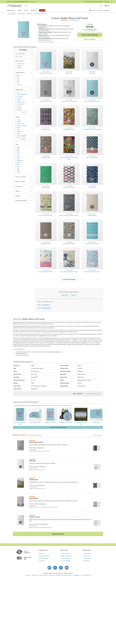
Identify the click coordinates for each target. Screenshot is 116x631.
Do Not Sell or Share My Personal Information (60, 575)
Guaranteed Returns (66, 558)
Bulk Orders (86, 560)
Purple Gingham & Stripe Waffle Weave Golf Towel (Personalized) (45, 507)
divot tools (67, 405)
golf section (27, 405)
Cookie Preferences (86, 575)
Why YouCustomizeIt (44, 556)
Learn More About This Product (46, 42)
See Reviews (72, 20)
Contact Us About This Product (93, 393)
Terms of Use (34, 575)
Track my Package (65, 560)
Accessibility (76, 575)
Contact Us (73, 295)
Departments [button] (11, 10)
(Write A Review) (97, 435)
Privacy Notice (43, 575)
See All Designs (87, 553)
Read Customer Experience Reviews (93, 1)
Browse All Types (46, 301)
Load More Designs (69, 279)
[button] (106, 5)
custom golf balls (47, 405)
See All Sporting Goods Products (58, 427)
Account (93, 10)
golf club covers (57, 405)
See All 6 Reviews (58, 534)
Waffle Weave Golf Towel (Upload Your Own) (41, 451)
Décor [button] (26, 10)
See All (44, 305)
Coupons (27, 575)
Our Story (41, 553)
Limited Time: (21, 1)
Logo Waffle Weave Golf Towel (39, 469)
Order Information (65, 553)
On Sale (42, 10)
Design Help (86, 556)
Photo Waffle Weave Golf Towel (39, 488)
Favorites (99, 10)
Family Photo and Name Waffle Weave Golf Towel (42, 527)
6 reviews (39, 435)
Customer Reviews (43, 558)
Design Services (87, 558)
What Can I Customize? (89, 39)
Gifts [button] (19, 10)
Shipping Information (66, 556)
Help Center (106, 10)
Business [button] (34, 10)
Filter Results (65, 295)
